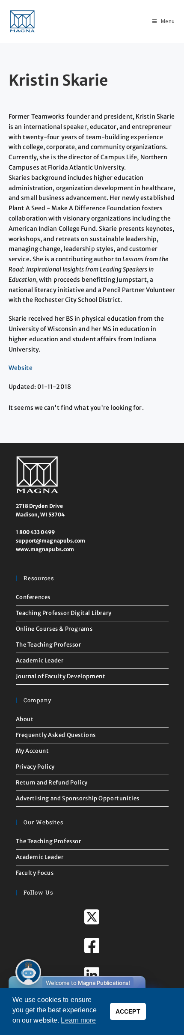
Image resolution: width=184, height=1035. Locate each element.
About (25, 719)
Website (21, 368)
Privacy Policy (35, 766)
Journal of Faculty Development (61, 676)
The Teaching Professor (48, 644)
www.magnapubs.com (45, 549)
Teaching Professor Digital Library (64, 613)
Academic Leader (40, 660)
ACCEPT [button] (128, 1011)
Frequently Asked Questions (56, 735)
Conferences (33, 597)
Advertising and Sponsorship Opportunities (78, 798)
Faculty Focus (35, 873)
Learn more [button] (78, 1020)
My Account (32, 751)
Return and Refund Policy (52, 782)
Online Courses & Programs (54, 628)
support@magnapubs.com (51, 540)
